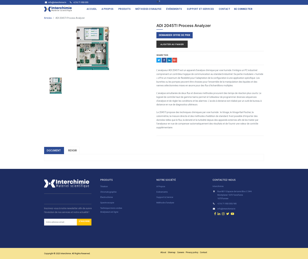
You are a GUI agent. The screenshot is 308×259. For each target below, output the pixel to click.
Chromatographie (108, 192)
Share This (162, 55)
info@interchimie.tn (57, 2)
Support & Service (164, 197)
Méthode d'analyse (165, 202)
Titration (104, 186)
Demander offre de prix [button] (174, 35)
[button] (84, 222)
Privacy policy (192, 252)
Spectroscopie (107, 202)
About (163, 252)
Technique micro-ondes (111, 208)
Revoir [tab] (72, 150)
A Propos (161, 186)
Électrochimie (106, 197)
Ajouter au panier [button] (172, 44)
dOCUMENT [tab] (54, 150)
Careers (180, 252)
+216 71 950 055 (80, 2)
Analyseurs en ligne (109, 212)
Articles (48, 18)
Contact (203, 252)
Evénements (162, 192)
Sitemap (171, 252)
